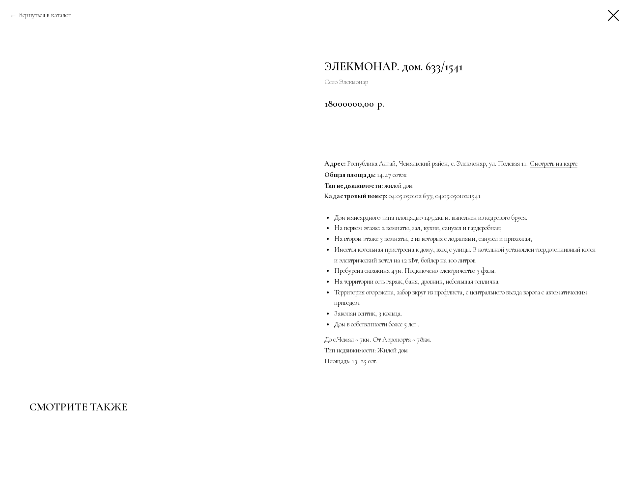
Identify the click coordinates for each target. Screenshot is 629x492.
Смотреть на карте (553, 163)
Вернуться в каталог (45, 15)
